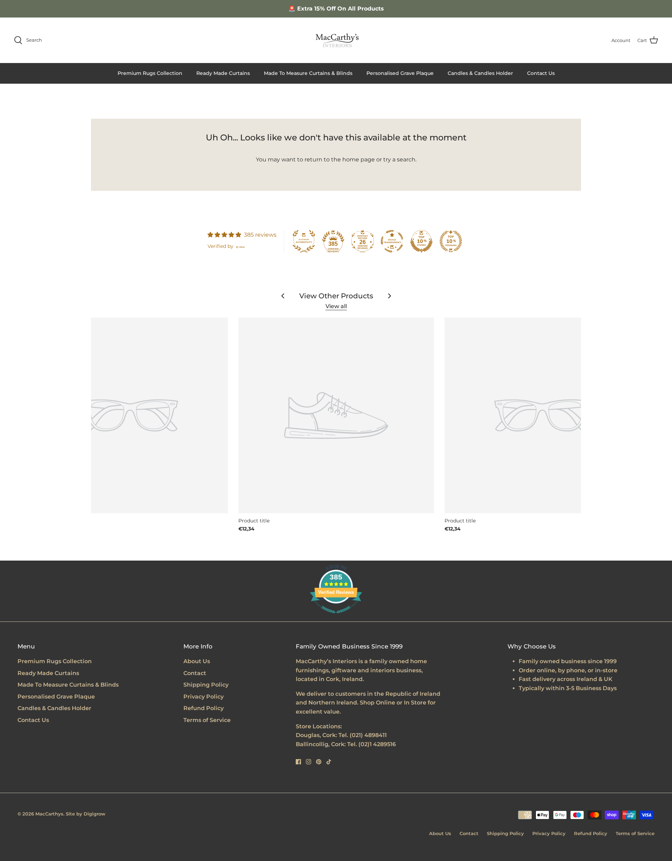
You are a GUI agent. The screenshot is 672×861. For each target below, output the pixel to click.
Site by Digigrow (85, 814)
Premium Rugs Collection (150, 73)
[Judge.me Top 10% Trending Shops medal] (451, 241)
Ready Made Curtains (223, 73)
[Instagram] (308, 761)
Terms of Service (207, 720)
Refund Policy (203, 708)
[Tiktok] (328, 761)
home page (358, 159)
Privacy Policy (203, 696)
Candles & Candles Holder (480, 73)
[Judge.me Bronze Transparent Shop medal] (392, 241)
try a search (399, 159)
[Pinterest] (318, 761)
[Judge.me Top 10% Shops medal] (421, 241)
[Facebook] (298, 761)
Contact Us (541, 73)
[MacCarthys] (336, 40)
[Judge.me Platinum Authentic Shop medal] (304, 241)
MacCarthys (49, 814)
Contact (194, 673)
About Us (196, 661)
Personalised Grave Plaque (400, 73)
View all (336, 306)
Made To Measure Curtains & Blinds (308, 73)
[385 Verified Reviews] (336, 616)
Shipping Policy (206, 684)
